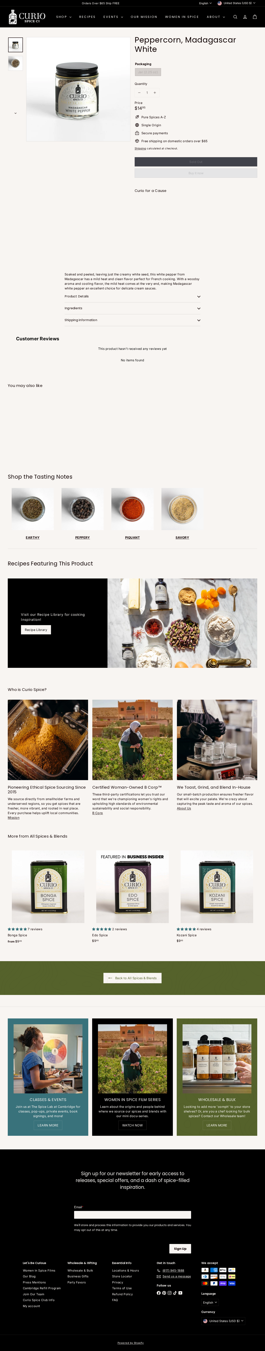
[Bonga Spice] (48, 897)
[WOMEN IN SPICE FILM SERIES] (132, 1058)
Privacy (117, 1282)
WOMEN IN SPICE (182, 17)
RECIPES (87, 17)
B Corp (97, 813)
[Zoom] (78, 89)
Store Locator (122, 1276)
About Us (184, 808)
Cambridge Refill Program (42, 1288)
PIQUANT (132, 537)
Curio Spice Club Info (39, 1300)
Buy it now (196, 173)
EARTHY (33, 537)
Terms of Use (122, 1288)
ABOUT (214, 17)
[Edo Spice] (132, 896)
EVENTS (111, 17)
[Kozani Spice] (217, 896)
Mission (13, 818)
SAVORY (182, 537)
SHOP (62, 17)
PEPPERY (82, 537)
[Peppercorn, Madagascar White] (196, 209)
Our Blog (29, 1276)
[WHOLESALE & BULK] (217, 1058)
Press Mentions (34, 1282)
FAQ (115, 1300)
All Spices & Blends (49, 836)
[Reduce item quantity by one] (139, 92)
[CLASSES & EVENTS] (48, 1058)
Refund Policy (122, 1294)
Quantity (141, 84)
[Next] (15, 112)
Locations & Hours (125, 1270)
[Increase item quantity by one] (154, 92)
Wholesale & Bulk (80, 1270)
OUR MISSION (144, 17)
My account (31, 1306)
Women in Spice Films (39, 1270)
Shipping (140, 148)
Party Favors (77, 1282)
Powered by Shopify (131, 1342)
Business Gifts (78, 1276)
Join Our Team (33, 1294)
